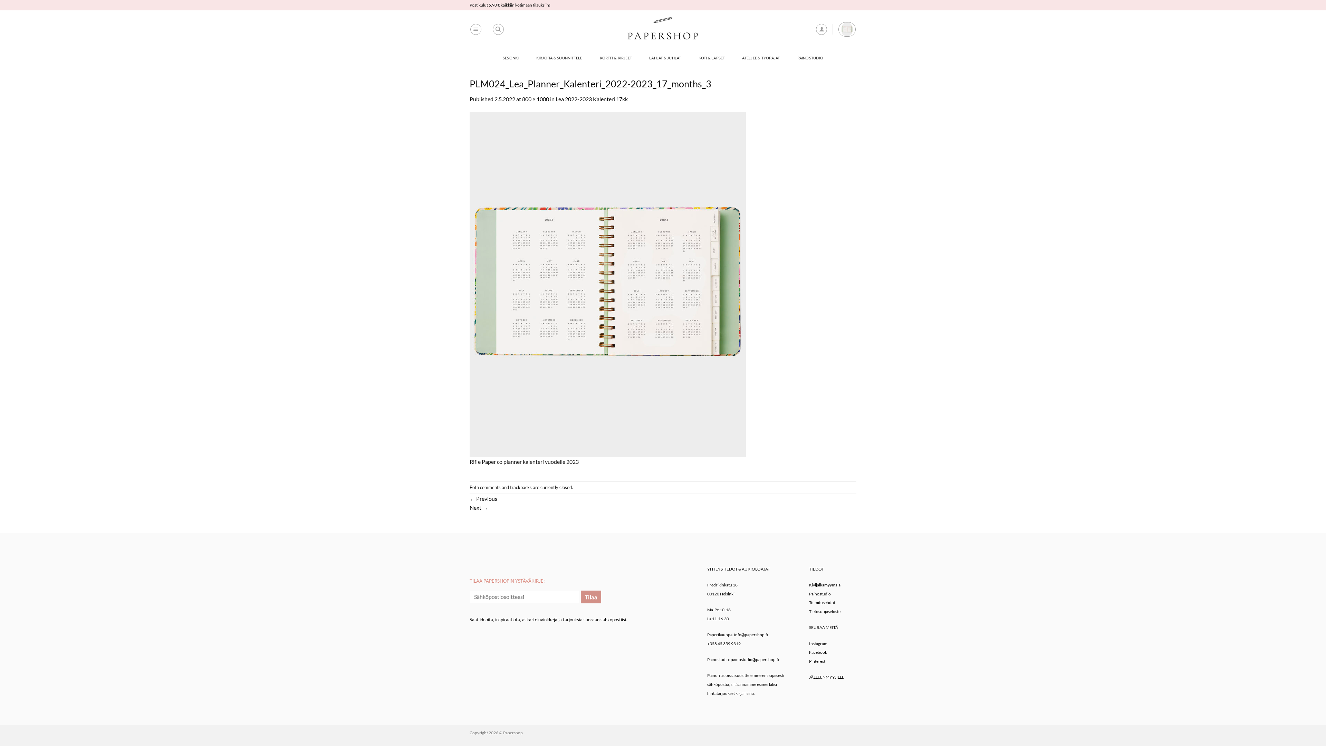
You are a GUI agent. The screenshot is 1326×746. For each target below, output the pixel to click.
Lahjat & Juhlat (665, 58)
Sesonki (511, 58)
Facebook (818, 652)
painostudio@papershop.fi (755, 659)
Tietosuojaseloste (824, 611)
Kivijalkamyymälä (824, 584)
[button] (475, 29)
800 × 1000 (535, 99)
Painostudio (810, 58)
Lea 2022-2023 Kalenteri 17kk (592, 99)
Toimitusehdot (822, 602)
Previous (483, 498)
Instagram (818, 643)
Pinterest (817, 661)
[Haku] (498, 29)
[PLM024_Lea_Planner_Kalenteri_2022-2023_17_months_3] (608, 283)
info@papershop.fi (751, 634)
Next (479, 507)
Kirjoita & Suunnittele (559, 58)
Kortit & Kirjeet (616, 58)
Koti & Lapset (712, 58)
